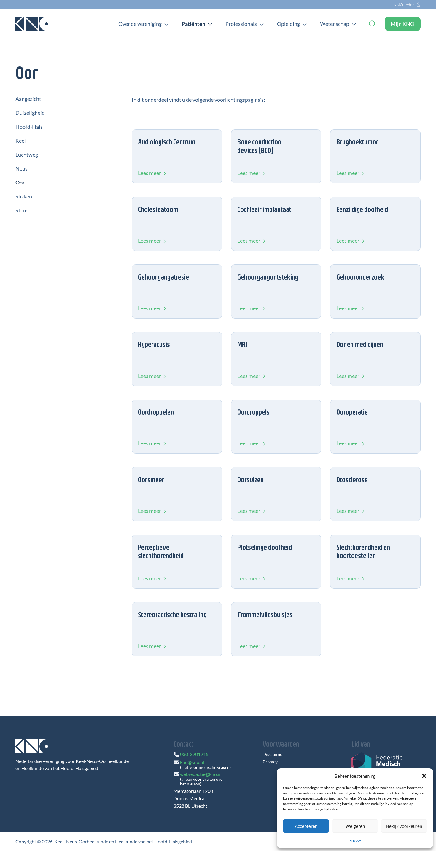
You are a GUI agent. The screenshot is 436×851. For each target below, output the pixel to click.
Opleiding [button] (288, 23)
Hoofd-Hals (29, 126)
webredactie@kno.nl (201, 774)
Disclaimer (273, 754)
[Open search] (372, 23)
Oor (20, 182)
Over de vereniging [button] (140, 23)
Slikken (23, 196)
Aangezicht (28, 99)
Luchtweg (26, 154)
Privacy (355, 840)
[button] (424, 776)
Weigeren (355, 826)
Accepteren (306, 826)
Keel (20, 140)
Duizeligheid (30, 112)
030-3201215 (194, 754)
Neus (21, 168)
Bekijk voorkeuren (404, 826)
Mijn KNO (402, 23)
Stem (21, 210)
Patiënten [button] (193, 23)
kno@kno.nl (192, 762)
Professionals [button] (241, 23)
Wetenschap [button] (334, 23)
